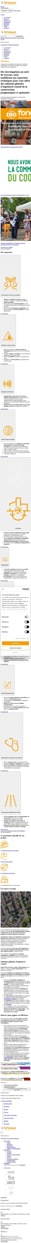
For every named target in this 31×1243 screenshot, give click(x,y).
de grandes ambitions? (9, 1087)
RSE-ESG (6, 25)
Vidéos (8, 1143)
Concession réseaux (9, 1118)
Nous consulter (4, 1228)
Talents (5, 26)
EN (3, 6)
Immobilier (6, 1106)
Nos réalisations (21, 830)
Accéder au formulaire (6, 1101)
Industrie (6, 1109)
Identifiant (3, 1236)
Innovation (6, 23)
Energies (6, 1112)
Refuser (15, 652)
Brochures (9, 1144)
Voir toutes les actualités (7, 247)
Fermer (3, 1215)
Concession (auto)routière (10, 1115)
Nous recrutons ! (12, 38)
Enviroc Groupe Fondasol (13, 1154)
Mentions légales (11, 1147)
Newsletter (6, 1163)
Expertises (6, 20)
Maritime (6, 1121)
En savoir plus (4, 313)
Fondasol (9, 1151)
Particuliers (6, 1124)
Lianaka (9, 1156)
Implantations (7, 22)
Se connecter (4, 1241)
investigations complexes (10, 998)
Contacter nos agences (6, 100)
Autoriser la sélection (15, 648)
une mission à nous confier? (10, 1085)
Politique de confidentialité (13, 1148)
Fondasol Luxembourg (12, 1159)
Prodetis (9, 1004)
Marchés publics (8, 1103)
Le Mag (6, 28)
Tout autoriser (15, 643)
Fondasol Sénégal (11, 1162)
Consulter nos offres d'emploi (19, 100)
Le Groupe (6, 17)
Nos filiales (7, 1150)
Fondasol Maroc (11, 1160)
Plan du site (10, 1145)
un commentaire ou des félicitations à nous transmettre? (17, 1089)
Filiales (5, 19)
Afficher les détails (20, 638)
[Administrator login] (2, 1132)
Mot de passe (4, 1238)
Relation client (4, 38)
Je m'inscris (22, 1165)
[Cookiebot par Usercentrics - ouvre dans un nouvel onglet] (22, 589)
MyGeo (9, 1157)
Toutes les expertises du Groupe (9, 830)
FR (1, 6)
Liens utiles (7, 1141)
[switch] (27, 622)
